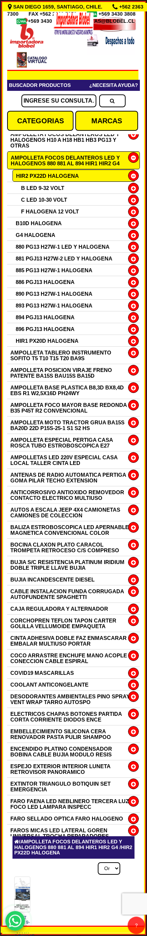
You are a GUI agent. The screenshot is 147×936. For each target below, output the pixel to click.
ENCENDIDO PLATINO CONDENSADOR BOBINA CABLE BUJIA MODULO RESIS (61, 751)
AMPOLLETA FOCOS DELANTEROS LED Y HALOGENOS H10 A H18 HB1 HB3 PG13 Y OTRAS (65, 140)
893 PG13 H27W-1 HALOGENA (54, 305)
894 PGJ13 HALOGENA (45, 317)
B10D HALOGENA (39, 223)
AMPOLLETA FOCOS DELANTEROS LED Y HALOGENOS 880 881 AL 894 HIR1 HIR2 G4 (65, 160)
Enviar (28, 722)
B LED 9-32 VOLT (42, 188)
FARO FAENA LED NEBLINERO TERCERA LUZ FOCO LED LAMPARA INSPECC (69, 804)
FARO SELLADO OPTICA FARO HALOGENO (66, 819)
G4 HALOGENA (35, 235)
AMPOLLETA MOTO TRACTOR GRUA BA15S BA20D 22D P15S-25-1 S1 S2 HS (67, 425)
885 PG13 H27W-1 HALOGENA (54, 270)
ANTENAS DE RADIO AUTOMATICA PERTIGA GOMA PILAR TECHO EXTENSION (68, 477)
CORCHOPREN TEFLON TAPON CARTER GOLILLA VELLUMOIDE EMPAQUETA (63, 623)
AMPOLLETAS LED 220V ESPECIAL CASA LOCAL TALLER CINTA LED (63, 460)
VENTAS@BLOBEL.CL (108, 21)
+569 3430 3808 (117, 14)
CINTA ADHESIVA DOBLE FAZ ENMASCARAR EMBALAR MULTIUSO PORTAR (68, 641)
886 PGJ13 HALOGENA (45, 282)
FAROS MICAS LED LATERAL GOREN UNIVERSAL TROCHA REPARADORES (59, 833)
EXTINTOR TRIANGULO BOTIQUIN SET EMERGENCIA (60, 786)
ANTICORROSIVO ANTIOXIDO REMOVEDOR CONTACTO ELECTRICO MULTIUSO (67, 495)
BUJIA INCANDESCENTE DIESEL (52, 579)
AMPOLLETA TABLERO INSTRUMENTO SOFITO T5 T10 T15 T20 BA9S (60, 355)
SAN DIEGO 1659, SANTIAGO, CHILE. (58, 7)
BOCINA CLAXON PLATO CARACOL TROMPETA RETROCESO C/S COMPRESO (64, 547)
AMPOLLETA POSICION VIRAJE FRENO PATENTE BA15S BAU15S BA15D (61, 373)
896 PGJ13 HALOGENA (45, 329)
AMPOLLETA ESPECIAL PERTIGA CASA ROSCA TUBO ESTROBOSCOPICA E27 (61, 443)
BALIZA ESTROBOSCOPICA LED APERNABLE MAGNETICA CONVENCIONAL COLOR (69, 530)
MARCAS (106, 121)
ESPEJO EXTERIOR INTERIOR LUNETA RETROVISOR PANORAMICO (60, 769)
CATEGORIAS (40, 121)
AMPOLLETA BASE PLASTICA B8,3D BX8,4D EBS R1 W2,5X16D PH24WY (67, 390)
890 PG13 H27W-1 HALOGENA (54, 294)
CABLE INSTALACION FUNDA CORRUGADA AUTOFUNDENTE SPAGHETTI (67, 594)
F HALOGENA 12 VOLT (50, 211)
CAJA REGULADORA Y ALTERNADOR (59, 609)
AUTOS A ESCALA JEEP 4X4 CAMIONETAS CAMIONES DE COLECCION (65, 512)
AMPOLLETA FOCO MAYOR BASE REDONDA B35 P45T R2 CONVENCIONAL (68, 408)
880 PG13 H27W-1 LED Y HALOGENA (63, 247)
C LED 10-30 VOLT (44, 200)
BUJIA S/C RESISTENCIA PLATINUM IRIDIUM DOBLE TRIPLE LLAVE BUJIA (67, 565)
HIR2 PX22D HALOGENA (47, 176)
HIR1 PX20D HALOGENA (47, 341)
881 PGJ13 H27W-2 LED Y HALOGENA (64, 258)
